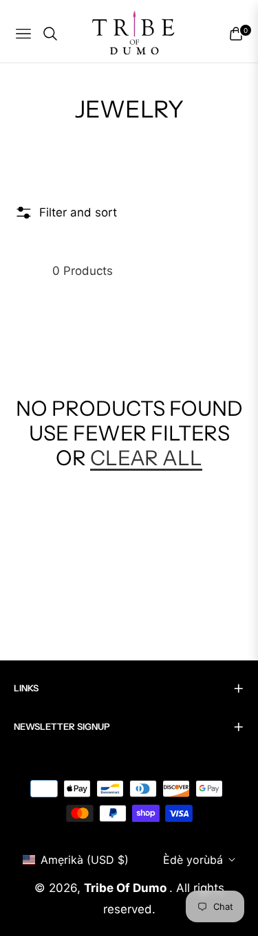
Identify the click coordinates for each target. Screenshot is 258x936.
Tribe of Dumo (126, 888)
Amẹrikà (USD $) (85, 860)
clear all (146, 458)
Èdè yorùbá (193, 860)
